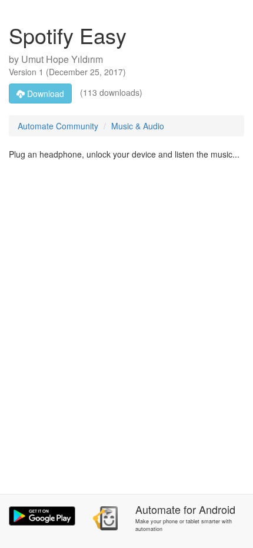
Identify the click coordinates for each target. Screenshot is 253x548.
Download (44, 93)
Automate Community (58, 126)
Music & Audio (137, 126)
